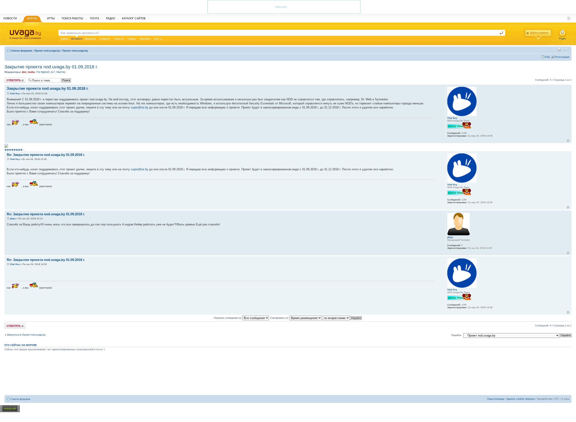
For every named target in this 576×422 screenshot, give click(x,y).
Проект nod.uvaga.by (47, 50)
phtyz (13, 218)
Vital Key (61, 72)
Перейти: (456, 335)
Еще (156, 38)
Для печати (559, 50)
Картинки (145, 38)
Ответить (9, 78)
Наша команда (495, 398)
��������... (14, 149)
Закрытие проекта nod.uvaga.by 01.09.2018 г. (51, 66)
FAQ (547, 57)
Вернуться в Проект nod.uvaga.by (26, 334)
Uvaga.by (104, 38)
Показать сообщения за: (228, 317)
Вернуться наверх (568, 140)
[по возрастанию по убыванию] (342, 317)
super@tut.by (139, 107)
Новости (119, 38)
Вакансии (90, 38)
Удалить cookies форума (520, 398)
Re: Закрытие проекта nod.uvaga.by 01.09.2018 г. (46, 155)
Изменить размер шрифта (566, 50)
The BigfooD (43, 72)
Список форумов (21, 50)
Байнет (65, 38)
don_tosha (28, 72)
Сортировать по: (280, 317)
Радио (562, 38)
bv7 (53, 72)
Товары (131, 38)
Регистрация (562, 57)
